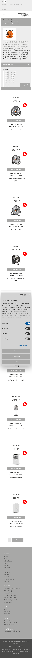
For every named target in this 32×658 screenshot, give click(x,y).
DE (2, 1)
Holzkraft (6, 577)
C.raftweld (7, 563)
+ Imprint (16, 653)
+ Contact (27, 649)
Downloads (5, 4)
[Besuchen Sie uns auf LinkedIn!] (18, 646)
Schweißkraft (8, 561)
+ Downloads (6, 649)
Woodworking (8, 591)
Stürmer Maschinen (9, 20)
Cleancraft (7, 568)
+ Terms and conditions (9, 651)
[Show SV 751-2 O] (16, 410)
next (21, 540)
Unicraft (6, 565)
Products (19, 20)
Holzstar (6, 581)
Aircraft (6, 556)
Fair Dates (7, 611)
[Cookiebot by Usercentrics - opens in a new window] (19, 295)
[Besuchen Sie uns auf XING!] (15, 646)
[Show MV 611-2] (16, 160)
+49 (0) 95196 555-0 (10, 629)
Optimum (7, 572)
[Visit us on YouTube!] (10, 646)
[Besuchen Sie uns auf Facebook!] (13, 646)
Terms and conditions (8, 7)
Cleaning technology (10, 595)
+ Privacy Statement (24, 651)
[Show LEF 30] (16, 508)
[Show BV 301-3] (16, 111)
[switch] (27, 328)
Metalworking (8, 593)
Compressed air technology (12, 588)
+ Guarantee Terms (16, 649)
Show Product (16, 121)
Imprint (4, 9)
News (5, 609)
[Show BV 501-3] (16, 211)
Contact (22, 4)
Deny (16, 361)
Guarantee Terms (14, 4)
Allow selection (16, 356)
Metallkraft (7, 574)
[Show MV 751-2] (16, 260)
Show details (23, 345)
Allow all (16, 351)
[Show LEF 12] (16, 459)
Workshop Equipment (11, 22)
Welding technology (10, 597)
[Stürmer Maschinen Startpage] (23, 14)
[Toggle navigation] (3, 14)
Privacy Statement (20, 7)
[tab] (16, 65)
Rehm (5, 559)
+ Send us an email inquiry (12, 631)
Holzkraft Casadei (9, 579)
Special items (8, 602)
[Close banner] (29, 294)
